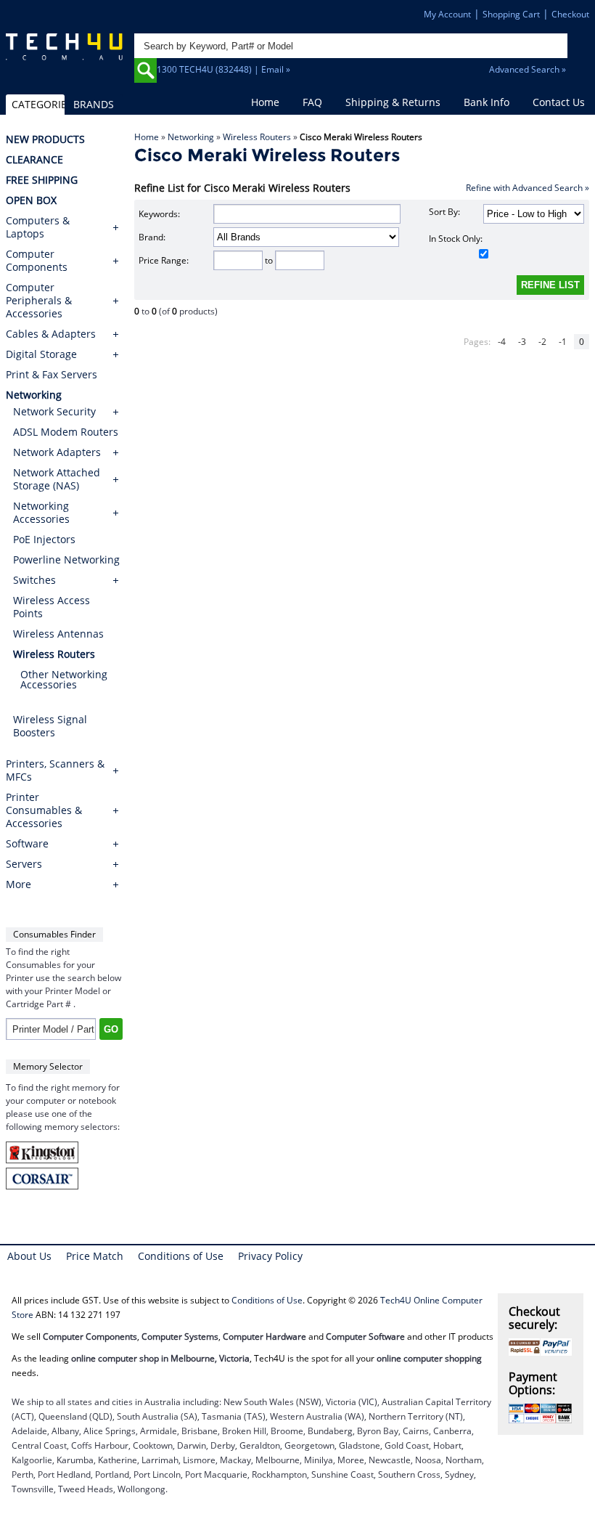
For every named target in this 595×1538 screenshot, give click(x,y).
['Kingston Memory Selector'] (42, 1160)
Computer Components (36, 261)
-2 (542, 341)
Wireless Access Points (51, 606)
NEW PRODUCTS (45, 139)
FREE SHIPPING (42, 180)
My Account (447, 14)
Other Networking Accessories (63, 679)
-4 (502, 341)
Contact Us (559, 102)
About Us (29, 1256)
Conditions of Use (180, 1256)
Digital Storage (41, 354)
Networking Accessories (41, 512)
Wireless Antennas (58, 633)
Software (27, 843)
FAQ (312, 102)
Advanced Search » (527, 69)
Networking (191, 137)
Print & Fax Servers (51, 374)
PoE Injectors (44, 539)
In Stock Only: (456, 238)
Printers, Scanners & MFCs (55, 770)
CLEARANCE (34, 159)
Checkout (570, 14)
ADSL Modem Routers (65, 432)
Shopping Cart (511, 14)
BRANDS (93, 104)
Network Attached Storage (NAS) (56, 478)
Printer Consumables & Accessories (44, 810)
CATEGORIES (38, 104)
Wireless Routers (257, 137)
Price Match (94, 1256)
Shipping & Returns (392, 102)
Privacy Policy (270, 1256)
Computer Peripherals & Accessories (39, 300)
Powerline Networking (66, 559)
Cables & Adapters (51, 334)
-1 (563, 341)
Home (265, 102)
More (18, 884)
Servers (24, 864)
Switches (34, 580)
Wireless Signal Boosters (50, 725)
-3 (522, 341)
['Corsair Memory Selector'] (42, 1186)
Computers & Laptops (38, 227)
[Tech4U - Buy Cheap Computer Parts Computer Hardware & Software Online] (64, 52)
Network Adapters (57, 452)
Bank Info (486, 102)
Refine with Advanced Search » (527, 188)
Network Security (54, 411)
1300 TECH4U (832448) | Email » (223, 69)
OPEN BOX (31, 200)
